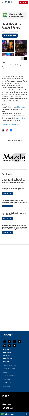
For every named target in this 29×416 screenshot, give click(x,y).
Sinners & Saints (19, 118)
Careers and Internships (9, 368)
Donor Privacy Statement (9, 375)
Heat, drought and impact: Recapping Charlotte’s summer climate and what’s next (14, 201)
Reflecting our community (9, 365)
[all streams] (27, 414)
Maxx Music (21, 107)
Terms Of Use (6, 386)
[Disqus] (14, 266)
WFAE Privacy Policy (8, 382)
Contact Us (6, 372)
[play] (2, 414)
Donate (24, 2)
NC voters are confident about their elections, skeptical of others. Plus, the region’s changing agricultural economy (13, 180)
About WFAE (6, 361)
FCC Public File (6, 379)
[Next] (25, 58)
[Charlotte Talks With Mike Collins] (5, 15)
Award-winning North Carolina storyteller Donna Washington (14, 214)
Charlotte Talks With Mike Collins (16, 15)
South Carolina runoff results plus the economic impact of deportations (13, 189)
